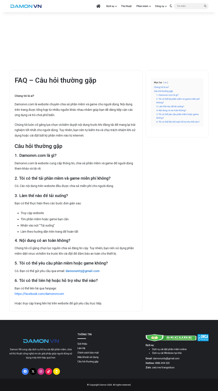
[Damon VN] (25, 6)
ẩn (166, 82)
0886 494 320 (162, 363)
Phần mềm (142, 6)
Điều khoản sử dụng (87, 357)
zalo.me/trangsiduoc (163, 367)
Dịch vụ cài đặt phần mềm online (169, 349)
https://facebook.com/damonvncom (39, 294)
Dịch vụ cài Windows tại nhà (167, 353)
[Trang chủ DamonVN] (41, 341)
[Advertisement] (109, 41)
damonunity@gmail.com (166, 358)
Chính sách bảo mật (88, 352)
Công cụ (159, 6)
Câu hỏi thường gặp (87, 361)
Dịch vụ (110, 6)
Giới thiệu (82, 343)
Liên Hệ (81, 348)
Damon (103, 385)
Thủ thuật (126, 6)
